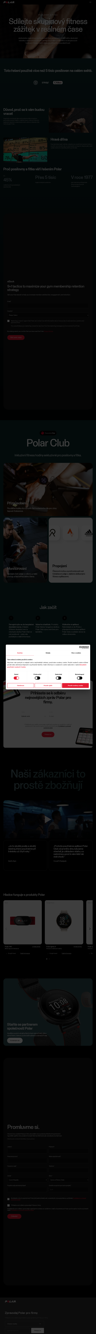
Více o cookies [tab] (76, 653)
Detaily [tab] (48, 653)
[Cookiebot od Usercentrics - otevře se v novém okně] (80, 647)
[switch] (37, 677)
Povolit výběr (48, 685)
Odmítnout (20, 685)
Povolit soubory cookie (75, 685)
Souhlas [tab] (20, 653)
